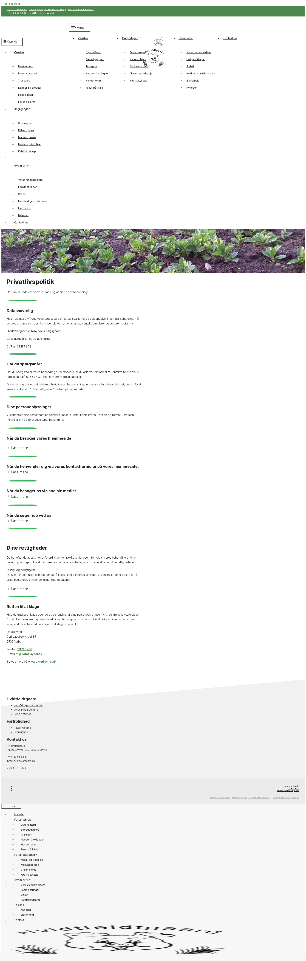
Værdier (83, 38)
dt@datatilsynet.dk (29, 654)
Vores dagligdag (24, 854)
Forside (19, 814)
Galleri (190, 66)
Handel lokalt (93, 80)
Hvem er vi (185, 38)
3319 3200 (24, 649)
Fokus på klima (94, 87)
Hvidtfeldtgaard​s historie (200, 73)
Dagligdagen (130, 38)
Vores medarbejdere (198, 52)
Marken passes (139, 66)
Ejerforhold (192, 80)
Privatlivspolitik (22, 727)
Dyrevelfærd (93, 52)
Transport (91, 66)
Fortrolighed (21, 731)
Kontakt (19, 920)
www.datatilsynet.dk (42, 661)
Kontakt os (230, 38)
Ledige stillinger (195, 59)
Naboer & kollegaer (97, 73)
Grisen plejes (137, 52)
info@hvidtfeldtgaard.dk (81, 9)
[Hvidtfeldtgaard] (158, 46)
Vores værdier (23, 819)
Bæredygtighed (95, 59)
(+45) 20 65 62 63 (17, 9)
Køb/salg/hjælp (139, 80)
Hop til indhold (10, 3)
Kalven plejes (138, 59)
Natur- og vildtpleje (141, 73)
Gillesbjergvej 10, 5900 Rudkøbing (47, 9)
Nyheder (191, 87)
